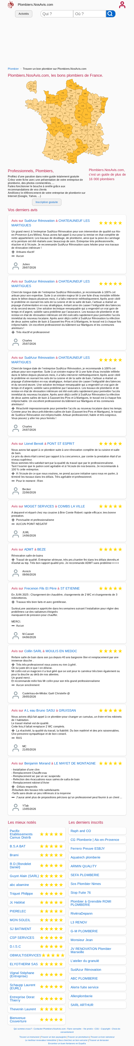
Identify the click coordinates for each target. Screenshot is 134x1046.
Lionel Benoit (33, 443)
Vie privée (88, 1029)
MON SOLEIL (20, 920)
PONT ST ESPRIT (60, 443)
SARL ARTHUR (82, 1005)
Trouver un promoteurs (79, 1037)
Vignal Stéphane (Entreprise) (22, 974)
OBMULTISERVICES (25, 955)
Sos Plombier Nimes (86, 884)
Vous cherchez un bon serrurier (73, 1040)
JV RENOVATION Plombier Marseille (91, 950)
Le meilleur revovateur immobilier (41, 1040)
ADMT (29, 549)
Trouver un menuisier (29, 1037)
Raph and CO (81, 831)
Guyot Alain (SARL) (24, 876)
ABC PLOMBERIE (84, 978)
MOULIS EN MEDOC (61, 651)
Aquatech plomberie (85, 857)
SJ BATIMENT (20, 928)
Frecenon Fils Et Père (40, 588)
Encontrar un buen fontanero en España (67, 1043)
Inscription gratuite (47, 202)
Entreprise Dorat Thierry (22, 998)
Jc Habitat (17, 902)
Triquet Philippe (21, 893)
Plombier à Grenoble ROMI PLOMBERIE (91, 903)
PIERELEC (18, 911)
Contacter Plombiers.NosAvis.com (50, 1029)
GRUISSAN (67, 710)
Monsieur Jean (82, 940)
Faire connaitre (74, 1029)
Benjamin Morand (37, 763)
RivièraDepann (81, 913)
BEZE (41, 549)
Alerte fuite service (85, 987)
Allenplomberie (81, 996)
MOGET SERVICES (39, 506)
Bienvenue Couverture (18, 1019)
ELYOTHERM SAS (24, 964)
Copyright (106, 1029)
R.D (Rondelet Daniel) (20, 865)
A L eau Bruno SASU (39, 710)
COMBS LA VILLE (71, 506)
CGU (97, 1029)
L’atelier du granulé (85, 961)
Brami (14, 855)
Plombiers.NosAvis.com (35, 4)
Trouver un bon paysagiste (54, 1037)
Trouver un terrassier (99, 1040)
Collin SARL (33, 651)
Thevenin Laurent (23, 1009)
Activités (24, 13)
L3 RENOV (79, 922)
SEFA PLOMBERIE (85, 875)
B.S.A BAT (17, 846)
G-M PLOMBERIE (84, 931)
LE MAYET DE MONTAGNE (75, 763)
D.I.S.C (15, 946)
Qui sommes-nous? (23, 1029)
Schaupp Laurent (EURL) (22, 986)
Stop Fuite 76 (81, 892)
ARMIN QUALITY (84, 866)
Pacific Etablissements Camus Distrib (21, 834)
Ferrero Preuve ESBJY (88, 848)
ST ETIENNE (70, 588)
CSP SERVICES (22, 937)
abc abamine (19, 884)
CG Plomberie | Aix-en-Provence (95, 840)
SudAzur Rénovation (39, 220)
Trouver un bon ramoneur (103, 1037)
